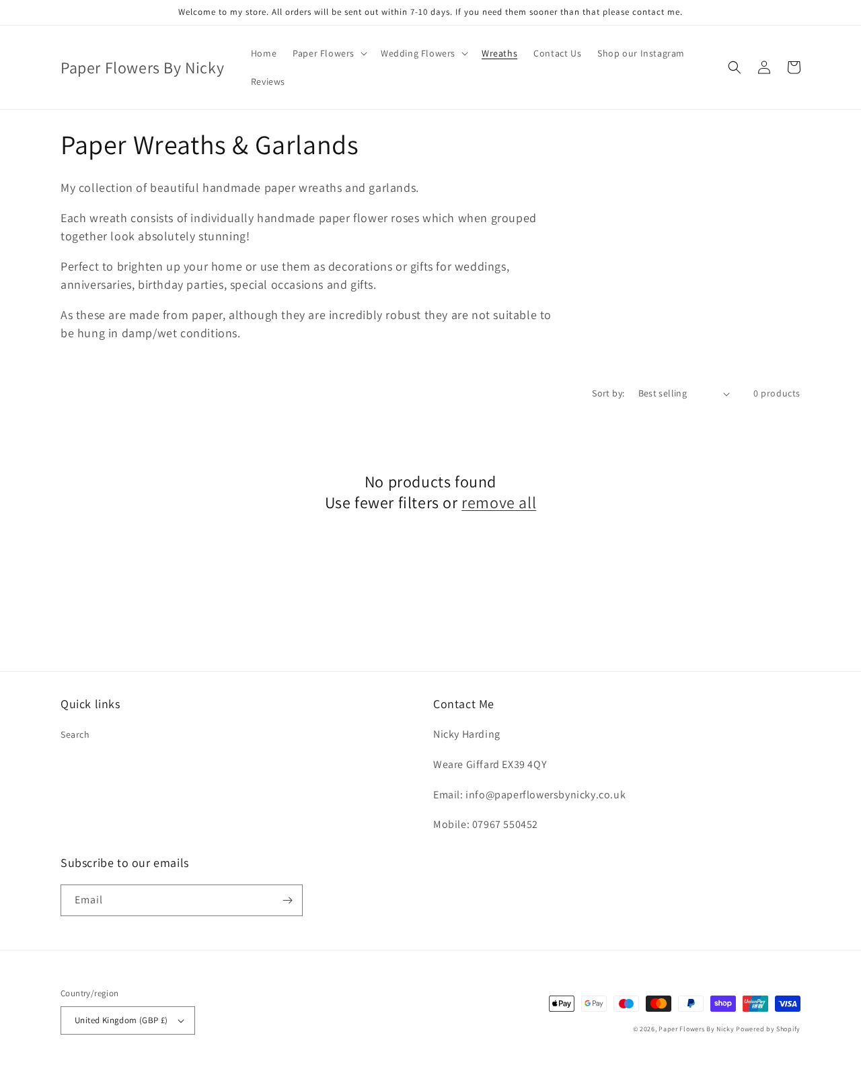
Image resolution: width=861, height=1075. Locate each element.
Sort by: (608, 393)
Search (75, 734)
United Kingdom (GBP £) (121, 1020)
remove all (498, 502)
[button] (329, 53)
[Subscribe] (287, 900)
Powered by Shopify (768, 1029)
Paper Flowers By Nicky (696, 1029)
